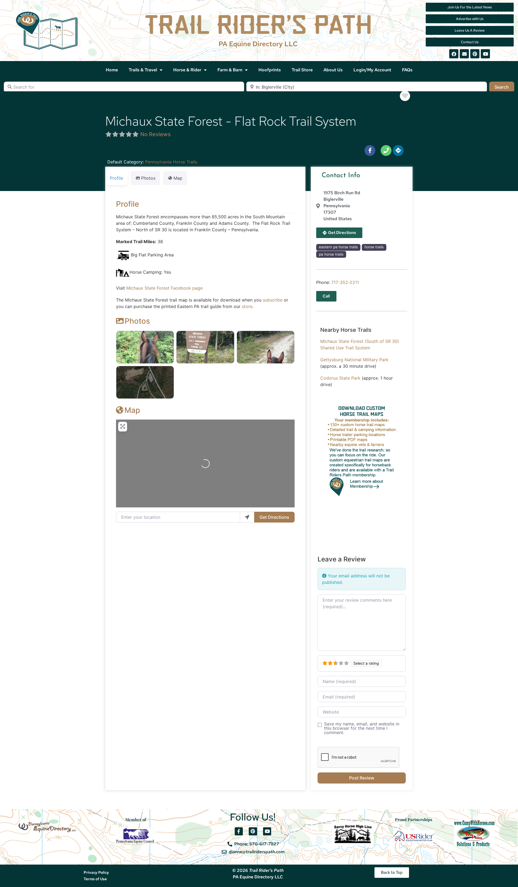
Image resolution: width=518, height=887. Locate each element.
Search (504, 87)
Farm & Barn (229, 70)
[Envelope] (464, 53)
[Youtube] (485, 53)
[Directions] (398, 150)
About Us (333, 70)
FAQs (407, 70)
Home (112, 70)
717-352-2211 (345, 282)
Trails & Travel (143, 70)
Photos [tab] (148, 178)
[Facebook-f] (369, 150)
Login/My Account (372, 70)
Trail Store (302, 70)
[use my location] (247, 517)
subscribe (272, 300)
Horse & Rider (187, 70)
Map (132, 410)
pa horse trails (331, 254)
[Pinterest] (474, 53)
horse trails (374, 247)
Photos (137, 321)
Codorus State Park (340, 378)
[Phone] (386, 150)
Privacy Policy (96, 872)
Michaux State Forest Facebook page (164, 288)
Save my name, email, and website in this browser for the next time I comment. (361, 728)
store (247, 306)
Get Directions (274, 517)
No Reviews (155, 134)
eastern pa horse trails (338, 247)
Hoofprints (269, 70)
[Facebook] (453, 53)
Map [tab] (177, 178)
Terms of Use (95, 878)
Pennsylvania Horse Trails (171, 162)
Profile (127, 204)
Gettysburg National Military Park (354, 359)
